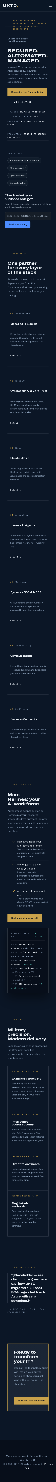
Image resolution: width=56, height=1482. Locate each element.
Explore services (22, 102)
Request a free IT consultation (27, 92)
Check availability (17, 224)
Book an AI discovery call (24, 918)
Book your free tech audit (31, 1400)
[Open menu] (50, 5)
